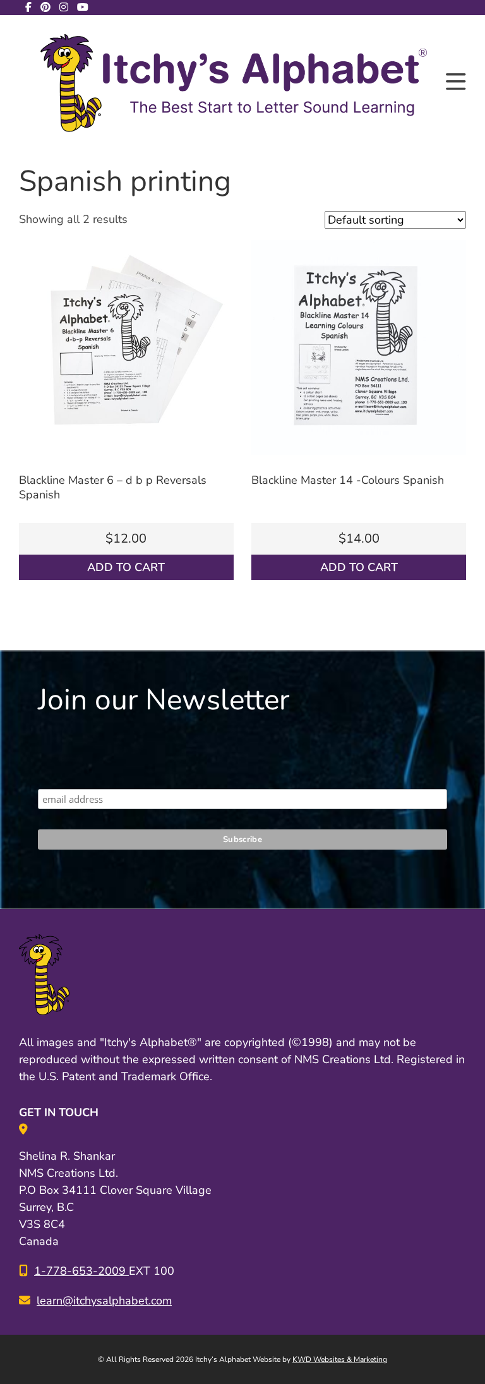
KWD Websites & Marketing (339, 1359)
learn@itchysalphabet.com (104, 1300)
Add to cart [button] (126, 567)
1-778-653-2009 (81, 1271)
